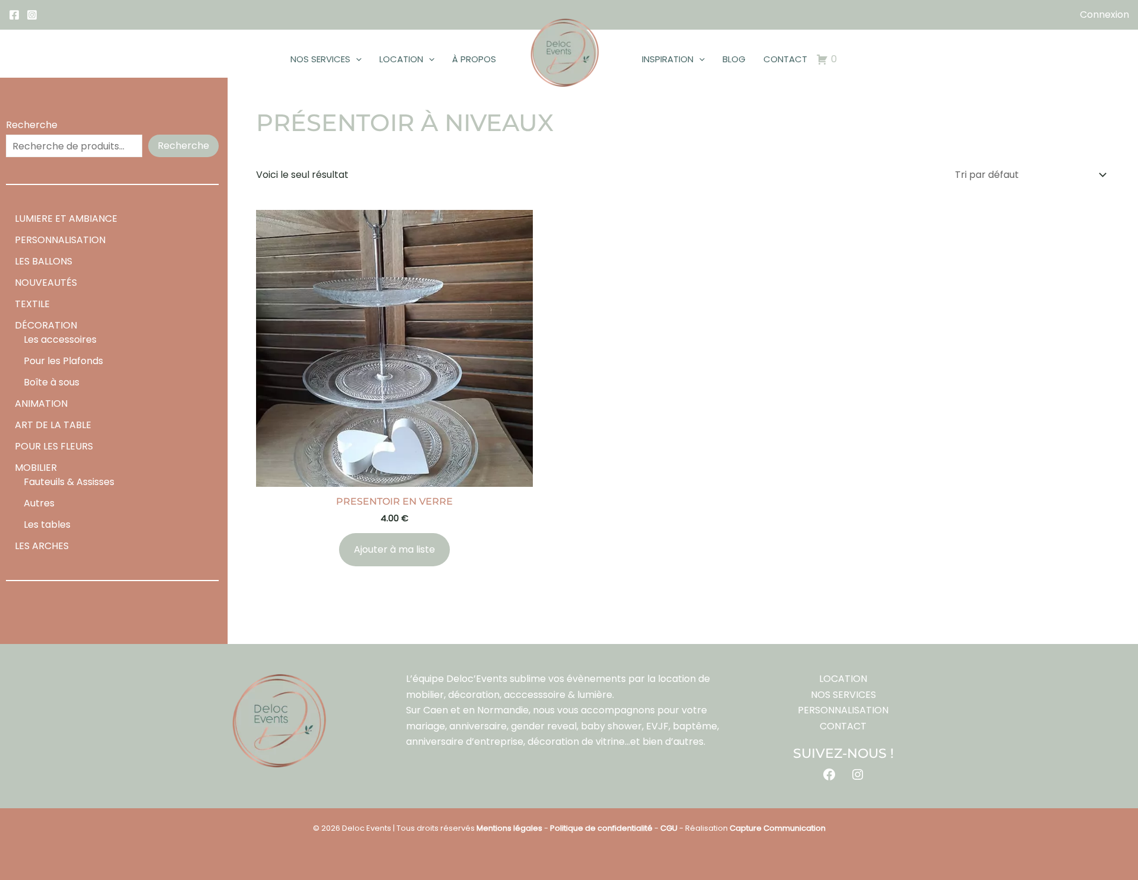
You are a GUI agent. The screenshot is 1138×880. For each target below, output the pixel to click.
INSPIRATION (667, 59)
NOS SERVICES (320, 59)
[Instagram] (32, 14)
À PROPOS (474, 59)
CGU (668, 828)
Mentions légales (509, 828)
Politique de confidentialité (601, 828)
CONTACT (785, 59)
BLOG (734, 59)
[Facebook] (14, 14)
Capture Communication (778, 828)
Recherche (31, 125)
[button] (356, 59)
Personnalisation (843, 710)
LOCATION (401, 59)
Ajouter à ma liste (394, 549)
